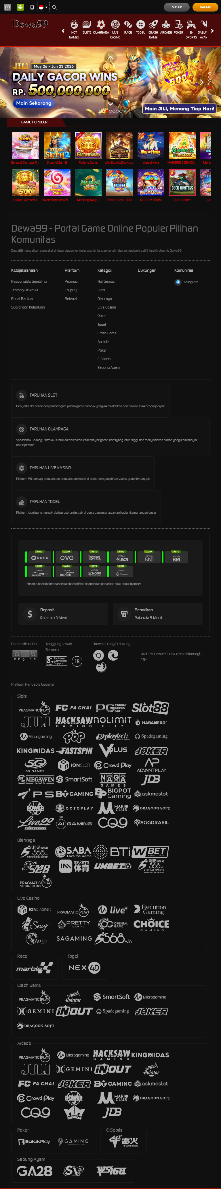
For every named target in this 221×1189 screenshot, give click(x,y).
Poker (178, 32)
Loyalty (71, 290)
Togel (140, 32)
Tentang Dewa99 (24, 290)
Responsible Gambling (29, 281)
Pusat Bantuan (22, 298)
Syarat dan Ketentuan (28, 307)
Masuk (177, 7)
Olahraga (101, 32)
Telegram (191, 282)
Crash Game (153, 34)
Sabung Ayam (204, 34)
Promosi (71, 281)
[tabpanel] (110, 82)
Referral (71, 298)
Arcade (166, 32)
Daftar (205, 7)
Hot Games (74, 34)
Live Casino (115, 34)
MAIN (29, 145)
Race (128, 32)
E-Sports (191, 34)
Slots (87, 32)
